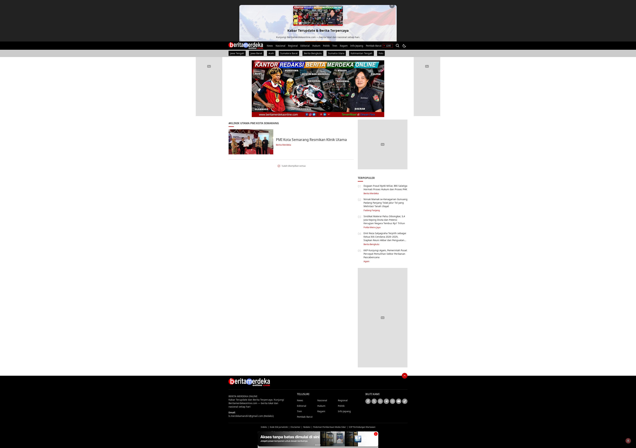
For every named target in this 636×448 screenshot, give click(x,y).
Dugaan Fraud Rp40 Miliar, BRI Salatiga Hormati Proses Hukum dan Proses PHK (385, 187)
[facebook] (368, 401)
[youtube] (398, 401)
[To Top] (404, 376)
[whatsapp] (380, 401)
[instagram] (392, 401)
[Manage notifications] (628, 440)
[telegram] (386, 401)
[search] (397, 45)
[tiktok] (404, 401)
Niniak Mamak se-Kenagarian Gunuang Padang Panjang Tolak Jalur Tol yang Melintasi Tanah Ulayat (385, 203)
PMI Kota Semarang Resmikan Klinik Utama (311, 139)
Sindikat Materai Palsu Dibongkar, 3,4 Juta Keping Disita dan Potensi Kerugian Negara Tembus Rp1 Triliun (384, 220)
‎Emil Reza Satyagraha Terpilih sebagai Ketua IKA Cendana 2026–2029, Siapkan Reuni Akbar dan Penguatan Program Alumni (385, 238)
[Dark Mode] (404, 45)
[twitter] (374, 401)
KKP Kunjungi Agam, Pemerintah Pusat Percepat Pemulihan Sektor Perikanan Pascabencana (385, 254)
